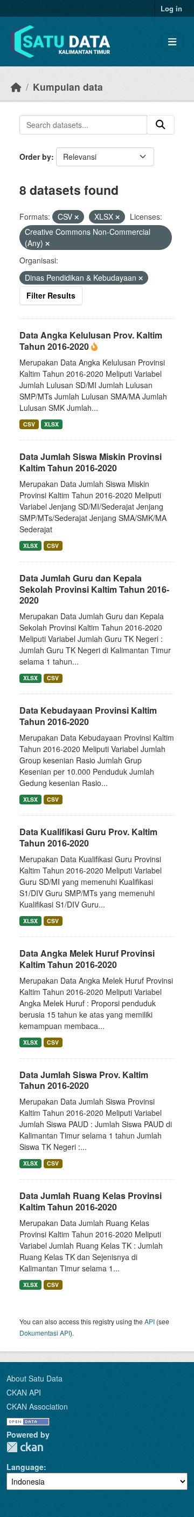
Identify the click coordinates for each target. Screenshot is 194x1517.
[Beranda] (16, 86)
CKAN (24, 1447)
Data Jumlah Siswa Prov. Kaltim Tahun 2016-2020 (83, 1080)
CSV (29, 424)
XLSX (51, 424)
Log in (171, 8)
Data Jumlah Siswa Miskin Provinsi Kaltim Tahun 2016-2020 (90, 462)
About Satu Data (34, 1378)
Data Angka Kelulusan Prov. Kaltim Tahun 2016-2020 (90, 341)
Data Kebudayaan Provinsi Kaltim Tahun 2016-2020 (88, 716)
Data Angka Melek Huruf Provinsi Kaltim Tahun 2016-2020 (87, 959)
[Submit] (161, 124)
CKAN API (23, 1392)
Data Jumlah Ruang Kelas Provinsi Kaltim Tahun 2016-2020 (90, 1201)
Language (25, 1466)
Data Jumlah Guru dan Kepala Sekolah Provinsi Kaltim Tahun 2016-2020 (94, 589)
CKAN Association (37, 1406)
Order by (35, 156)
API (149, 1321)
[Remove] (76, 217)
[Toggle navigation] (172, 42)
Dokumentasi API (44, 1332)
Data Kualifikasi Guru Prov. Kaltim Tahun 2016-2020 (88, 837)
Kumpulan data (68, 86)
